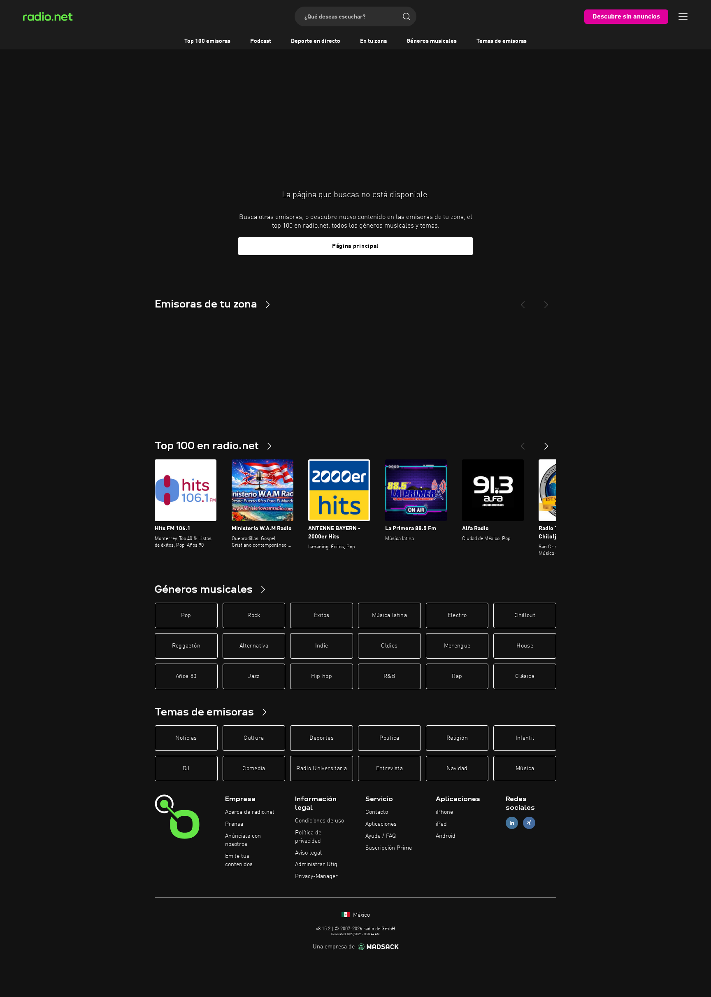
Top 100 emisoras (207, 41)
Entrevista (389, 768)
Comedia (253, 768)
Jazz (253, 676)
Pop (186, 615)
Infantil (525, 738)
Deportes (321, 738)
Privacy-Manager (316, 876)
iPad (441, 824)
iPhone (444, 812)
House (524, 646)
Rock (253, 615)
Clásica (524, 676)
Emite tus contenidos (239, 860)
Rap (457, 676)
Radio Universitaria (321, 768)
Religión (457, 738)
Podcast (260, 41)
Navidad (456, 768)
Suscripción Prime (388, 848)
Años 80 (186, 676)
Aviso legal (308, 853)
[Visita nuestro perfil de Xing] (529, 823)
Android (445, 836)
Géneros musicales (432, 41)
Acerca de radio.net (249, 812)
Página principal (355, 246)
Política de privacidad (308, 837)
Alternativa (253, 646)
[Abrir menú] (683, 16)
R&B (389, 676)
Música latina (389, 615)
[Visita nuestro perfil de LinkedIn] (512, 823)
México (360, 915)
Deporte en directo (315, 41)
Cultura (254, 738)
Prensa (234, 824)
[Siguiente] (546, 443)
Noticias (186, 738)
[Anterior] (522, 443)
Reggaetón (186, 646)
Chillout (524, 615)
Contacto (376, 812)
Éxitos (322, 615)
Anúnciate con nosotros (243, 840)
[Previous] (522, 301)
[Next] (546, 301)
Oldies (389, 646)
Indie (321, 646)
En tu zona (373, 41)
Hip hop (321, 676)
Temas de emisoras (501, 41)
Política (389, 738)
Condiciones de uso (319, 821)
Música (525, 768)
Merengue (457, 646)
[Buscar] (406, 16)
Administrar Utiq (316, 864)
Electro (457, 615)
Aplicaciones (381, 824)
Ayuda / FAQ (380, 836)
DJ (186, 768)
